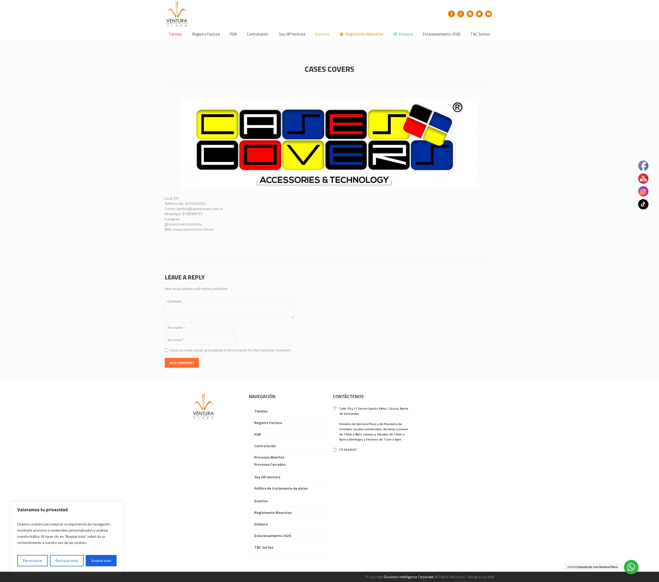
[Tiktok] (479, 14)
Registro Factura (268, 422)
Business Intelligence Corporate (408, 576)
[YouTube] (488, 14)
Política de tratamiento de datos (281, 488)
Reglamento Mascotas (273, 512)
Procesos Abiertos (269, 457)
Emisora (261, 524)
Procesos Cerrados (269, 464)
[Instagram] (470, 14)
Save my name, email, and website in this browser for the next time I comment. (230, 350)
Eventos (261, 501)
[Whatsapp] (460, 14)
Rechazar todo (67, 560)
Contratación (265, 445)
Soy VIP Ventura (267, 477)
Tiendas (260, 411)
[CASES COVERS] (329, 143)
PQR (257, 434)
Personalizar (32, 560)
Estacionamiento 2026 (272, 535)
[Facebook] (451, 14)
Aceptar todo (101, 560)
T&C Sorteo (263, 547)
